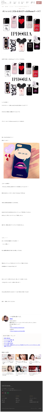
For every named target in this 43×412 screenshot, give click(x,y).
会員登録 (3, 402)
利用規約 (31, 400)
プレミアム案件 (14, 3)
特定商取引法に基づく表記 (34, 402)
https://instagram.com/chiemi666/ (18, 331)
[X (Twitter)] (5, 393)
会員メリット (27, 3)
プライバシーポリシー (33, 398)
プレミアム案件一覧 (8, 341)
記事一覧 (3, 400)
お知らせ (10, 3)
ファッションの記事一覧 (9, 339)
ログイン (34, 3)
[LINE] (8, 393)
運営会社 (17, 398)
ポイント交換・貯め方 (8, 343)
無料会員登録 (39, 3)
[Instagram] (3, 393)
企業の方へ (32, 3)
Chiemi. (11, 318)
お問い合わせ (18, 400)
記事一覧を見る (7, 338)
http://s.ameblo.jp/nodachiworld (17, 327)
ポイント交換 (22, 3)
